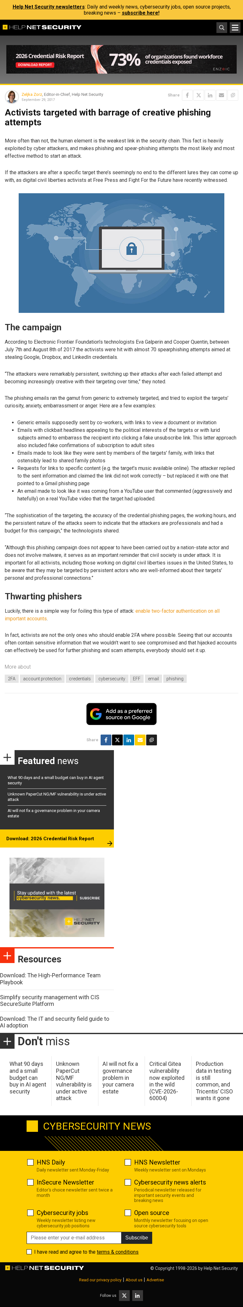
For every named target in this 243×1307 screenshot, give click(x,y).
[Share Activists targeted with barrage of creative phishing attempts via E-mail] (221, 95)
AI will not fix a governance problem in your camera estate (120, 1077)
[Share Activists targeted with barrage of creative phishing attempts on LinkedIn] (210, 95)
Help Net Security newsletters (49, 7)
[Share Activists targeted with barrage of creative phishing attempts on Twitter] (198, 95)
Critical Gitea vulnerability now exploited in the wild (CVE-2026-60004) (166, 1080)
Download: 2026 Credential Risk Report (50, 839)
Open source (151, 1213)
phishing (175, 678)
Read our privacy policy (100, 1279)
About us (134, 1279)
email (153, 678)
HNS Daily (51, 1162)
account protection (42, 678)
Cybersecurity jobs (62, 1213)
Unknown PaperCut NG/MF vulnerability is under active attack (74, 1080)
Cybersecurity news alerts (170, 1182)
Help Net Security (221, 1268)
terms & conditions (118, 1252)
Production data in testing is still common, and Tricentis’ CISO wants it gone (214, 1080)
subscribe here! (140, 13)
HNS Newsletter (157, 1162)
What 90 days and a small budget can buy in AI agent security (27, 1077)
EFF (136, 678)
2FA (12, 678)
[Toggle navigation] (235, 27)
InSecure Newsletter (65, 1182)
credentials (80, 678)
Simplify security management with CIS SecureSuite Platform (49, 1000)
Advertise (155, 1279)
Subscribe (136, 1237)
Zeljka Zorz (32, 94)
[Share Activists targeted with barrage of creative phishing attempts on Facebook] (187, 95)
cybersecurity (111, 678)
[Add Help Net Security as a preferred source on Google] (232, 95)
